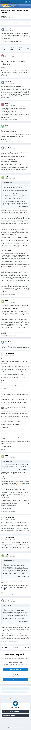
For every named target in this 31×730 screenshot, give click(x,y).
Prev (5, 23)
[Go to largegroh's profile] (2, 29)
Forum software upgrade (9, 715)
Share (15, 688)
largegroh (4, 16)
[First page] (2, 23)
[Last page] (29, 23)
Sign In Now (15, 679)
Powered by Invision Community (15, 727)
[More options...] (28, 30)
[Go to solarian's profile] (2, 55)
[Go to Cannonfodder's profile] (2, 354)
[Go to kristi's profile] (2, 177)
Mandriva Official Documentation (11, 711)
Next (26, 23)
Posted (10, 30)
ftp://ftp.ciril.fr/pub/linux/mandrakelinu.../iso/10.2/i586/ (13, 489)
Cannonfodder (9, 353)
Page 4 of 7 (15, 23)
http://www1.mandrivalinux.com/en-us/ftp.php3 (12, 476)
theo (6, 125)
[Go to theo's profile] (2, 126)
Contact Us (15, 726)
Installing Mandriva (12, 17)
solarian (7, 55)
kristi (6, 177)
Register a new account (15, 669)
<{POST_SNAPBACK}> (23, 206)
